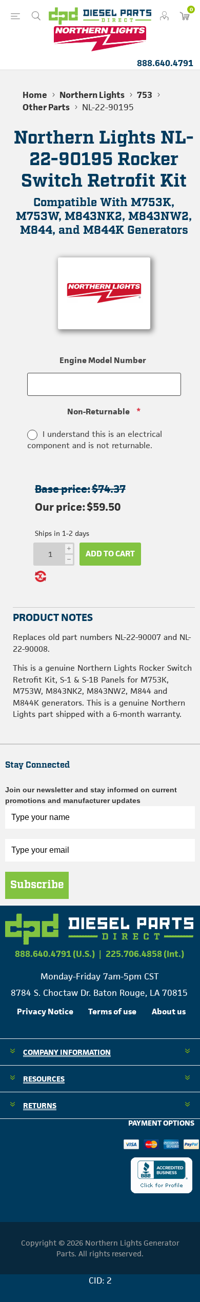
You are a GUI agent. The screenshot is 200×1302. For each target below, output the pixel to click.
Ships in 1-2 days (62, 533)
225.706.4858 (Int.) (145, 953)
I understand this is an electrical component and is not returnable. (94, 440)
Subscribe (37, 885)
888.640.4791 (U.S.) (55, 953)
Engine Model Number (102, 360)
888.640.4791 (165, 63)
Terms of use (112, 1011)
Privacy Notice (45, 1011)
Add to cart (110, 553)
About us (169, 1011)
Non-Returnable (98, 411)
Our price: (60, 507)
